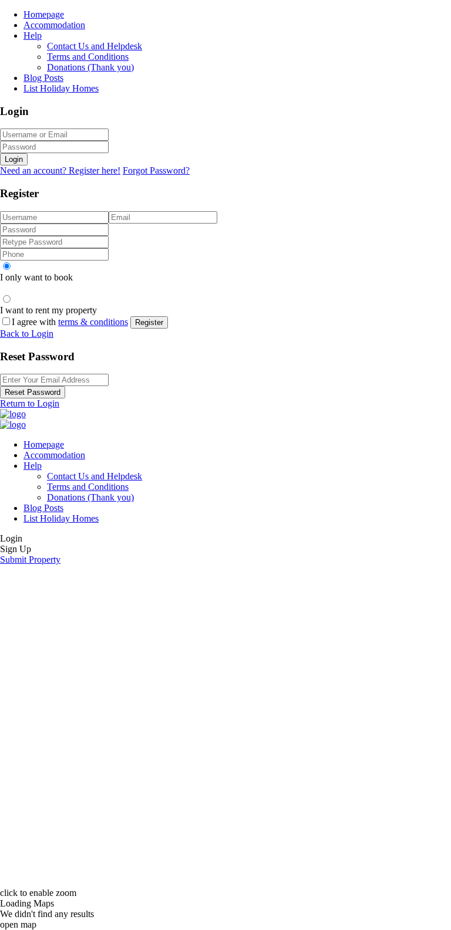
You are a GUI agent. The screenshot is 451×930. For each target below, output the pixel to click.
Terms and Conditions (88, 57)
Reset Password (32, 392)
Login (14, 159)
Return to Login (29, 403)
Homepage (43, 14)
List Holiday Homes (61, 88)
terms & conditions (93, 322)
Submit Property (30, 559)
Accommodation (54, 25)
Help (32, 35)
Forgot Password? (156, 170)
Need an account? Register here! (60, 170)
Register (149, 322)
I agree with (70, 322)
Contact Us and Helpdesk (94, 46)
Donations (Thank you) (90, 67)
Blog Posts (43, 78)
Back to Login (26, 334)
